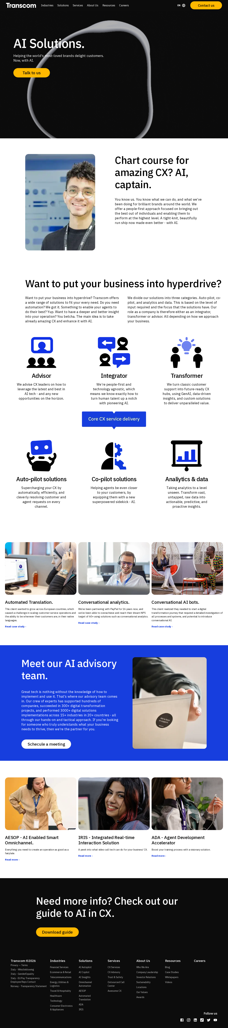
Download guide (57, 932)
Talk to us (32, 72)
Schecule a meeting (46, 744)
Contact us (206, 5)
